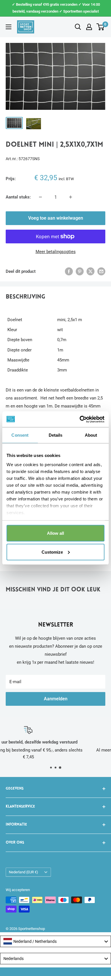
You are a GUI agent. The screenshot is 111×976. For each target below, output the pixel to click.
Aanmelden (55, 698)
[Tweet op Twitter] (90, 271)
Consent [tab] (19, 435)
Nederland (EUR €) (23, 872)
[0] (100, 26)
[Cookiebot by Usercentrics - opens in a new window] (79, 419)
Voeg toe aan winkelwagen (55, 218)
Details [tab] (56, 435)
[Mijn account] (89, 27)
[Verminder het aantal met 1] (40, 197)
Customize (52, 551)
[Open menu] (8, 27)
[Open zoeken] (78, 27)
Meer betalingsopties (56, 251)
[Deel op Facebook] (69, 271)
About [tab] (91, 435)
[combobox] (55, 941)
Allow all (55, 533)
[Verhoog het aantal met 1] (71, 197)
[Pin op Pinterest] (80, 271)
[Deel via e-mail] (101, 271)
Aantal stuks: (18, 197)
